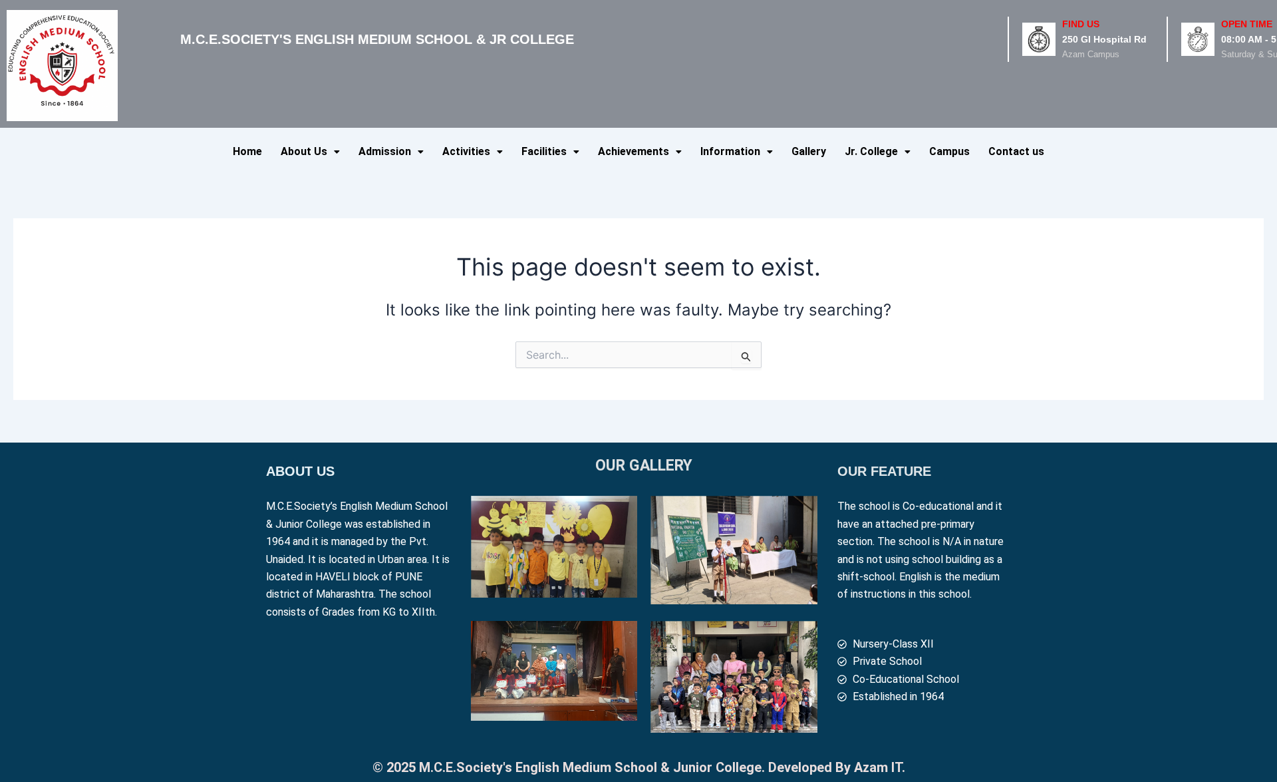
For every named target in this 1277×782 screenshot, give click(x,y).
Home (247, 151)
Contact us (1016, 151)
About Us (304, 151)
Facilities (544, 151)
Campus (949, 151)
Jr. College (871, 151)
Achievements (633, 151)
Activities (466, 151)
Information (730, 151)
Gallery (808, 151)
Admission (384, 151)
